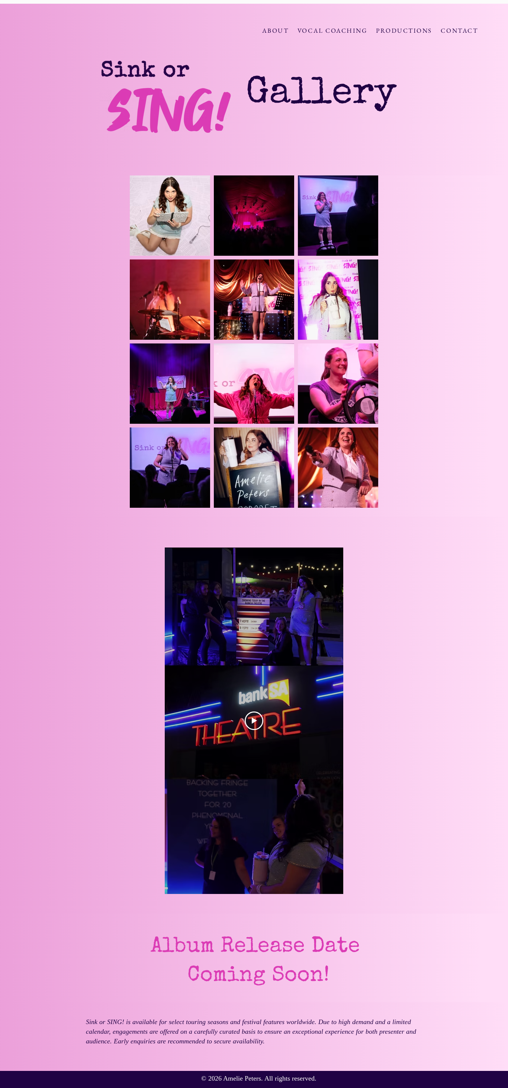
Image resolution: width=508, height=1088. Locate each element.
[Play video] (254, 720)
